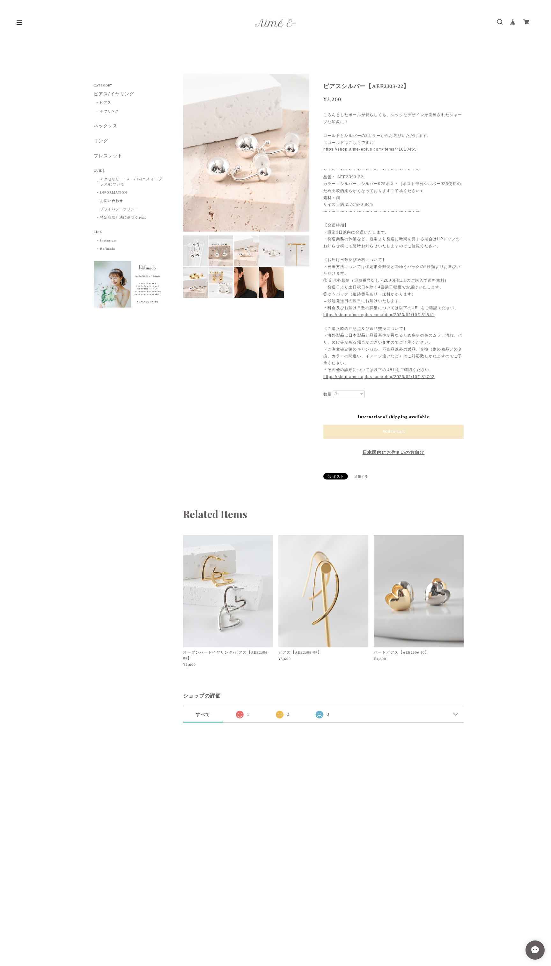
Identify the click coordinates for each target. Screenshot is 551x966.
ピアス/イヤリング (114, 94)
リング (101, 141)
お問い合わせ (111, 201)
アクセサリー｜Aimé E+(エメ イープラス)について (131, 182)
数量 (327, 394)
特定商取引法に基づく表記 (123, 217)
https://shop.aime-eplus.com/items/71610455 (370, 149)
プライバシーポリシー (119, 209)
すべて (203, 714)
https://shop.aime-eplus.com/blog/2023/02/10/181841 (379, 315)
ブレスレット (108, 156)
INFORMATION (113, 192)
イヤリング (109, 111)
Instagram (108, 240)
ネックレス (106, 126)
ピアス (105, 102)
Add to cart (393, 431)
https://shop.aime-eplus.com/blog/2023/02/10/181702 (379, 377)
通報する (361, 477)
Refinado (107, 249)
